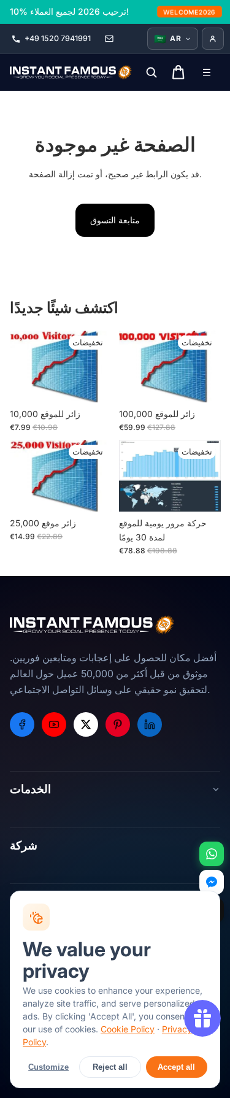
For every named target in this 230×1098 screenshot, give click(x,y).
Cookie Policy (128, 1029)
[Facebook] (22, 724)
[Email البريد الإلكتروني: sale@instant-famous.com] (109, 38)
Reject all (110, 1067)
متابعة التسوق (115, 220)
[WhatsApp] (211, 854)
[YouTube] (54, 724)
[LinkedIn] (149, 724)
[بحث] (151, 72)
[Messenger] (211, 882)
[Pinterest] (117, 724)
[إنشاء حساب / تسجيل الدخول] (213, 39)
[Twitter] (86, 724)
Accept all (176, 1067)
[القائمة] (206, 72)
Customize (48, 1067)
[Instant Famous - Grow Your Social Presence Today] (71, 72)
